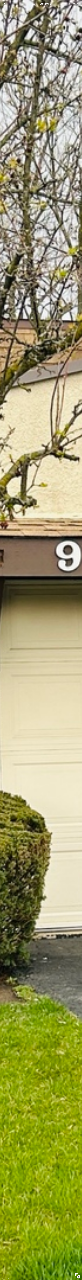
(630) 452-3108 (73, 4)
